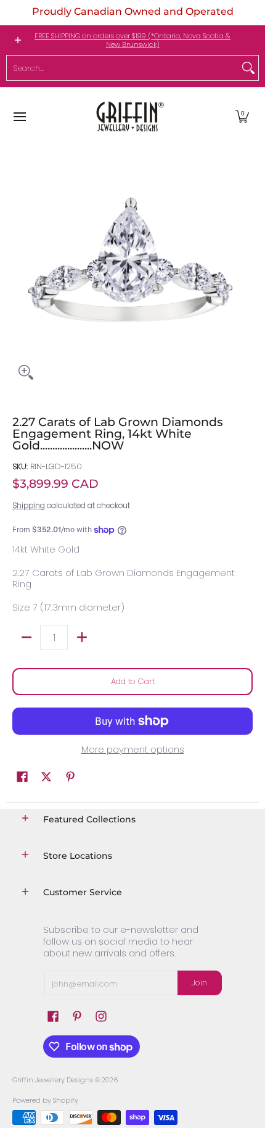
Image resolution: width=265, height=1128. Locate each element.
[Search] (248, 68)
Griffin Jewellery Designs (52, 1080)
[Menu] (19, 116)
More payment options (132, 750)
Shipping (28, 505)
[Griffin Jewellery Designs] (129, 116)
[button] (242, 116)
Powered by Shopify (45, 1100)
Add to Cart (133, 681)
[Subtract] (26, 637)
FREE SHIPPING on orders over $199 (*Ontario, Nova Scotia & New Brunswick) (132, 40)
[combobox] (122, 68)
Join (199, 982)
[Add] (82, 637)
